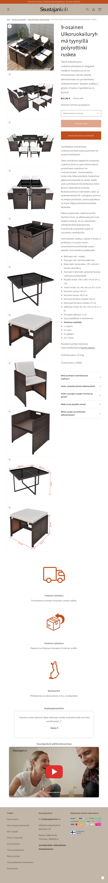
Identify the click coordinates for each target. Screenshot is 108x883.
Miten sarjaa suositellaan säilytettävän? (73, 413)
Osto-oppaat (12, 831)
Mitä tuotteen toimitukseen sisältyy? (74, 377)
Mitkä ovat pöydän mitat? (73, 404)
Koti (8, 19)
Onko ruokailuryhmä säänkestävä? (78, 386)
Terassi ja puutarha (19, 19)
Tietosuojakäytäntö (15, 850)
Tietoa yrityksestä (15, 837)
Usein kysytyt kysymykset (18, 825)
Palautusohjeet (13, 856)
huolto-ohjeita (87, 347)
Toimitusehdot (13, 844)
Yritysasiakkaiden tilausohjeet (20, 862)
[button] (8, 9)
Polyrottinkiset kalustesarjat (39, 19)
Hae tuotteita (13, 819)
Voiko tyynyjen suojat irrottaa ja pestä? (77, 395)
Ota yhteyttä (12, 868)
